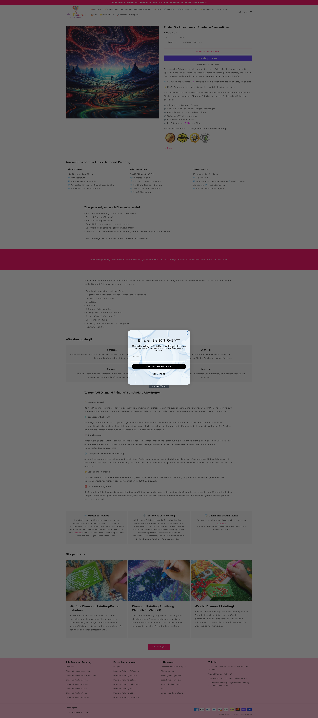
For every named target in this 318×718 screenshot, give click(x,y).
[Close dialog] (187, 332)
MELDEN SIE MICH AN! (159, 366)
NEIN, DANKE (159, 374)
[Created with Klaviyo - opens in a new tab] (159, 386)
